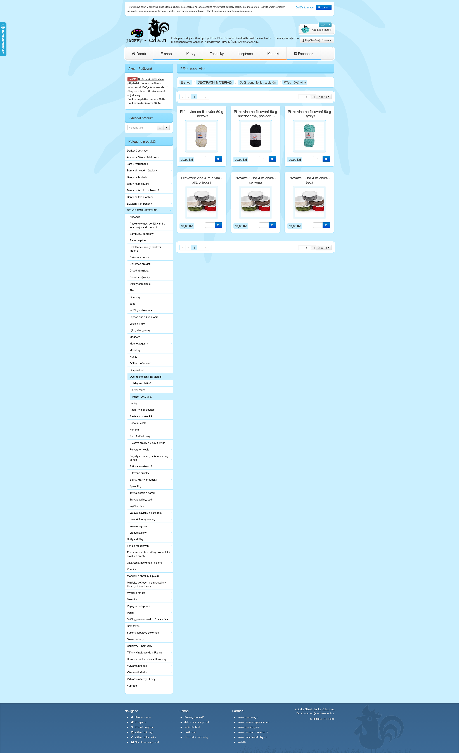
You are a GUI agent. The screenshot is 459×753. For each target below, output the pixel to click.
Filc (132, 290)
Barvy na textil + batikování (143, 190)
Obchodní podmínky (196, 737)
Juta (132, 303)
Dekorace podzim (140, 257)
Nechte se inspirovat (146, 742)
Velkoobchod (192, 727)
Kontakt (273, 53)
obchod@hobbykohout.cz (319, 713)
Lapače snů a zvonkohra (144, 317)
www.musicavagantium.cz (253, 722)
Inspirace (245, 53)
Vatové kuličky (138, 532)
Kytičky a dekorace (141, 310)
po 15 (324, 96)
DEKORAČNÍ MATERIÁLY (142, 210)
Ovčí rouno (138, 390)
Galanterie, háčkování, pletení (144, 562)
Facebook (305, 53)
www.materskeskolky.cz (252, 737)
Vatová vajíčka (138, 526)
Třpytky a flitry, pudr (141, 499)
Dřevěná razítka (139, 270)
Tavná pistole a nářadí (142, 493)
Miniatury (135, 350)
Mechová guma (139, 343)
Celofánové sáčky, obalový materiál (145, 248)
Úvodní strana (142, 717)
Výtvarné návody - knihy (141, 679)
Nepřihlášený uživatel (317, 40)
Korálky (131, 569)
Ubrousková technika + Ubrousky (146, 659)
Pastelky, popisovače (142, 409)
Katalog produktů (194, 717)
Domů (140, 53)
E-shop (166, 53)
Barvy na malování (138, 183)
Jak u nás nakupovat (196, 722)
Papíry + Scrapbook (138, 606)
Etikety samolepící (140, 283)
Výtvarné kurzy (143, 732)
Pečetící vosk (138, 423)
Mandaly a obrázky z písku (143, 576)
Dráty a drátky (135, 539)
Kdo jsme (140, 722)
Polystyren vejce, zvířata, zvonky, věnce (149, 457)
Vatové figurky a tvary (142, 519)
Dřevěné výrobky (140, 277)
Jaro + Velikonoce (137, 164)
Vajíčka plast (137, 506)
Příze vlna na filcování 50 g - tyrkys (309, 113)
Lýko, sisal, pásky (140, 330)
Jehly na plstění (141, 383)
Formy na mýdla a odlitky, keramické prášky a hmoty (148, 554)
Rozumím (323, 7)
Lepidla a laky (138, 323)
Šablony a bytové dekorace (143, 632)
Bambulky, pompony (142, 233)
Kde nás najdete (144, 727)
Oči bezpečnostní (140, 363)
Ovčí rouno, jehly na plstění (146, 376)
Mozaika (132, 599)
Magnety (135, 337)
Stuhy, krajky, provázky (143, 479)
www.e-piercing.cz (249, 717)
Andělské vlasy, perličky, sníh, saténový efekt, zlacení (147, 225)
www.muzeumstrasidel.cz (253, 732)
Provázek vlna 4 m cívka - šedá (309, 180)
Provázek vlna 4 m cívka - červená (255, 180)
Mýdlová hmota (136, 592)
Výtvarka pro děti (137, 665)
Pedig (130, 612)
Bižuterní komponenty (140, 203)
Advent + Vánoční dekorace (143, 157)
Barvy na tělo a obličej (140, 197)
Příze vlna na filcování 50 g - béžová (201, 113)
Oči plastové (137, 370)
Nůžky (133, 356)
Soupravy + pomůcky (139, 646)
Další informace (305, 7)
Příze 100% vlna (142, 396)
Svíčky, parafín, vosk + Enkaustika (147, 619)
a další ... (243, 742)
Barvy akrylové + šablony (142, 170)
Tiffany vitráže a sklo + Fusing (144, 652)
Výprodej (132, 685)
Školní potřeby (135, 639)
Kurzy (190, 53)
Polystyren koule (139, 449)
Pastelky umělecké (141, 416)
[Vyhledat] (160, 127)
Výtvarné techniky (145, 737)
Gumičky (135, 297)
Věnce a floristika (137, 672)
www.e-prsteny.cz (248, 727)
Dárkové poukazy (137, 150)
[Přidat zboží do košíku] (218, 159)
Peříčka (134, 429)
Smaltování (133, 626)
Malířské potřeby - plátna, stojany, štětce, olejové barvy (146, 584)
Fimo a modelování (138, 545)
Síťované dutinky (139, 473)
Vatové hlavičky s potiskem (146, 512)
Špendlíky (135, 486)
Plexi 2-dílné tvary (140, 436)
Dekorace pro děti (140, 264)
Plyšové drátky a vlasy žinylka (147, 443)
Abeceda (135, 217)
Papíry (133, 403)
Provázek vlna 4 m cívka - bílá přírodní (201, 180)
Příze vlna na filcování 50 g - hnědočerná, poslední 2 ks (255, 115)
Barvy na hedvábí (137, 177)
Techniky (217, 53)
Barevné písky (138, 240)
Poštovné (144, 79)
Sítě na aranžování (141, 466)
